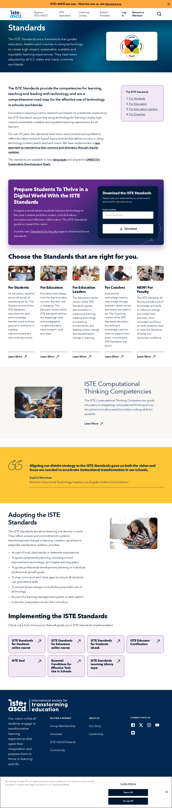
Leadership (96, 734)
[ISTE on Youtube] (157, 725)
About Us (94, 718)
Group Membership (62, 726)
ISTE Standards (65, 14)
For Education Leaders (143, 109)
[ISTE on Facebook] (133, 725)
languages (60, 159)
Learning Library (84, 14)
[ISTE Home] (16, 14)
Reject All (128, 792)
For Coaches (137, 114)
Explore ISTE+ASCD (41, 14)
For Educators (138, 104)
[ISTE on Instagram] (149, 725)
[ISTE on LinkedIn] (133, 732)
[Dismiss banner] (168, 4)
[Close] (166, 792)
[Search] (159, 14)
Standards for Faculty (44, 231)
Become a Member (60, 718)
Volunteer (56, 734)
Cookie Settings (128, 784)
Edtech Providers (105, 14)
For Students (137, 98)
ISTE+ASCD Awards (63, 742)
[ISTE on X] (141, 725)
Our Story (95, 726)
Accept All (128, 801)
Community (57, 750)
